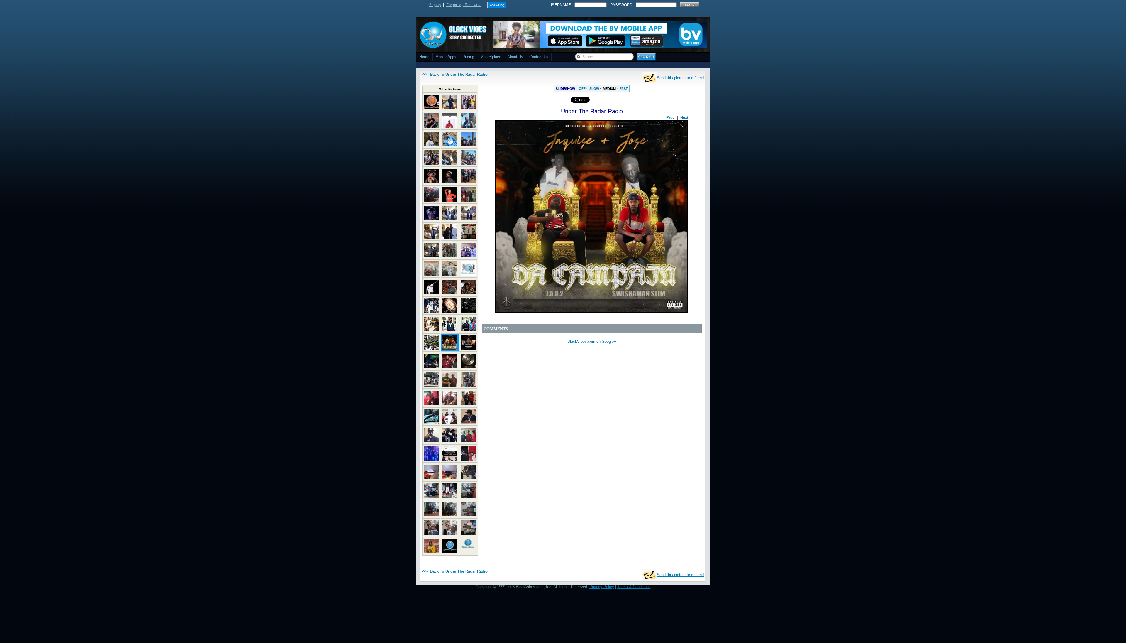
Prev (670, 117)
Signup (435, 5)
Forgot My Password (463, 5)
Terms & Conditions (634, 587)
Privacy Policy (601, 587)
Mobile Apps (445, 57)
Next (684, 117)
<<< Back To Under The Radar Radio (455, 74)
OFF (582, 88)
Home (424, 57)
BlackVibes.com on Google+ (591, 341)
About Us (515, 57)
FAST (624, 88)
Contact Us (538, 57)
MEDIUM (609, 88)
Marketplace (490, 57)
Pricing (468, 57)
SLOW (594, 88)
